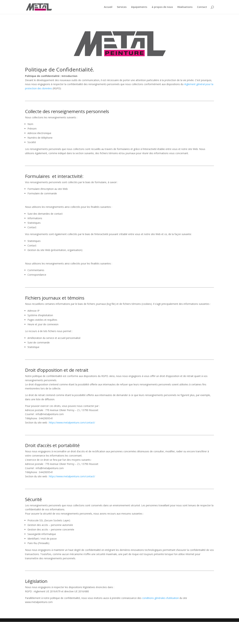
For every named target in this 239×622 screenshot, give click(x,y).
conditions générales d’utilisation (160, 598)
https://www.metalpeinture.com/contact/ (72, 422)
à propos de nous (162, 7)
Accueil (108, 7)
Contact (202, 7)
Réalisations (184, 7)
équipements (139, 7)
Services (121, 7)
